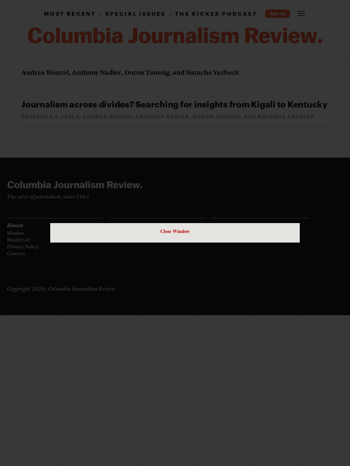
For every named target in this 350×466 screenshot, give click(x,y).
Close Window (175, 231)
